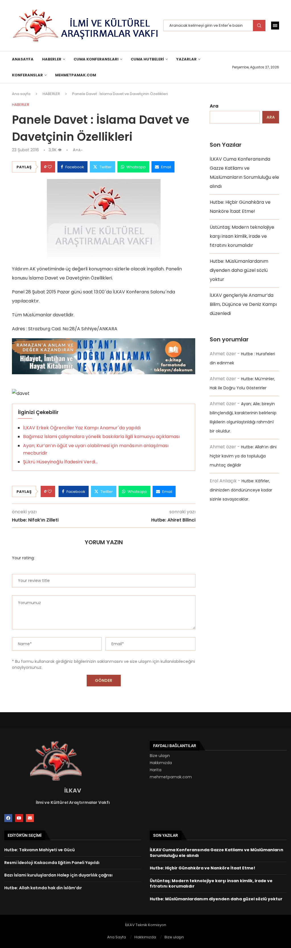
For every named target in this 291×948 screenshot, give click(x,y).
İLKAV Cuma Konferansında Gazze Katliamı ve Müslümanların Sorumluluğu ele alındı (216, 852)
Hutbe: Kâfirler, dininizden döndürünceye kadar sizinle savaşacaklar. (241, 490)
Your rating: (23, 558)
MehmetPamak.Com (75, 75)
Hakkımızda (161, 763)
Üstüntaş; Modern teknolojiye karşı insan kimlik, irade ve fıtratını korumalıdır (242, 236)
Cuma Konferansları (96, 59)
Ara (214, 106)
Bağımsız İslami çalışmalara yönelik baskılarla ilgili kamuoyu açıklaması (101, 436)
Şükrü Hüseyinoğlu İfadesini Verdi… (60, 462)
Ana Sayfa (116, 937)
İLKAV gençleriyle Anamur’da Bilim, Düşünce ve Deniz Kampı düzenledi (243, 304)
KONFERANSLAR (27, 75)
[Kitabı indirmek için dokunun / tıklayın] (103, 342)
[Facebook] (8, 818)
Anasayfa (23, 59)
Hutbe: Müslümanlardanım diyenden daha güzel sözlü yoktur (239, 270)
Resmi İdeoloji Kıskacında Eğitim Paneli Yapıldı (51, 862)
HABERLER (51, 59)
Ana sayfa (21, 93)
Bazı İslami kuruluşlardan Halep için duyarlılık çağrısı (58, 875)
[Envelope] (30, 818)
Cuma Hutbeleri (147, 59)
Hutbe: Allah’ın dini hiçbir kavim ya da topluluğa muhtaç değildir (243, 456)
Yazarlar (186, 59)
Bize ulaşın (160, 756)
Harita (155, 770)
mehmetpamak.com (171, 777)
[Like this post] (50, 167)
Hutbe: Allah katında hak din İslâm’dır (43, 888)
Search (259, 25)
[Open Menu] (275, 26)
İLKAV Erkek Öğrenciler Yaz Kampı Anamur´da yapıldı (82, 427)
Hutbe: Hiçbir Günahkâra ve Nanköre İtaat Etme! (202, 868)
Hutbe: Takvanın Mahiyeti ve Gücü (39, 850)
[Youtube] (19, 818)
